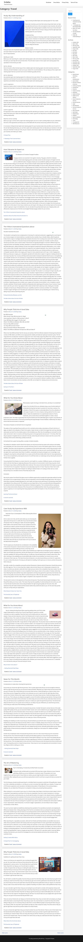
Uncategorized (76, 122)
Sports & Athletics (76, 117)
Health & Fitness (76, 94)
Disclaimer (48, 2)
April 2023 (75, 55)
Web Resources (76, 123)
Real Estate (75, 112)
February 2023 (76, 58)
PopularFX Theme (50, 938)
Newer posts (60, 933)
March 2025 (75, 44)
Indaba (7, 2)
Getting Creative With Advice (11, 837)
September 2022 (76, 67)
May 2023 (75, 53)
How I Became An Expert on (14, 149)
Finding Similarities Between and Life (13, 295)
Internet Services (76, 102)
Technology (75, 118)
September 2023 (76, 47)
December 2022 (76, 62)
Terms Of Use (74, 2)
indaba (19, 18)
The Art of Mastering (11, 763)
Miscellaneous (76, 105)
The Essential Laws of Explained (11, 594)
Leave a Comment (17, 142)
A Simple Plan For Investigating (11, 841)
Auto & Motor (76, 81)
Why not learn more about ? (10, 664)
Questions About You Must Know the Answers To (16, 215)
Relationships (76, 113)
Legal (74, 104)
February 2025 (76, 45)
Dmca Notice (56, 2)
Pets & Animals (76, 110)
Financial (75, 89)
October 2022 (76, 65)
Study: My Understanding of (14, 16)
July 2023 (75, 50)
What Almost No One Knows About (12, 921)
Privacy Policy (65, 2)
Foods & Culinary (76, 90)
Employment (75, 87)
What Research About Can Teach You (13, 591)
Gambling (75, 92)
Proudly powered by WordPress (37, 938)
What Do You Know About (13, 398)
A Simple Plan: (7, 135)
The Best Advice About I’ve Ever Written (13, 298)
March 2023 (75, 57)
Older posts (5, 933)
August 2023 (75, 48)
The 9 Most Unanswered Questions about (19, 227)
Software (75, 115)
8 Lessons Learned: (8, 752)
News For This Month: (12, 679)
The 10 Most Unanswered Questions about (14, 212)
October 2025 (76, 42)
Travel (10, 142)
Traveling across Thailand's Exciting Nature (77, 22)
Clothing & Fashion (77, 85)
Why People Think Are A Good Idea (16, 309)
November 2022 (76, 63)
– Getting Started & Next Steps (11, 668)
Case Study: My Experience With (15, 508)
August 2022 (75, 68)
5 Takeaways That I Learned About (12, 138)
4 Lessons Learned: (8, 497)
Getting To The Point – (9, 387)
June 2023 (75, 52)
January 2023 (75, 60)
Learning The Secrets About (10, 494)
